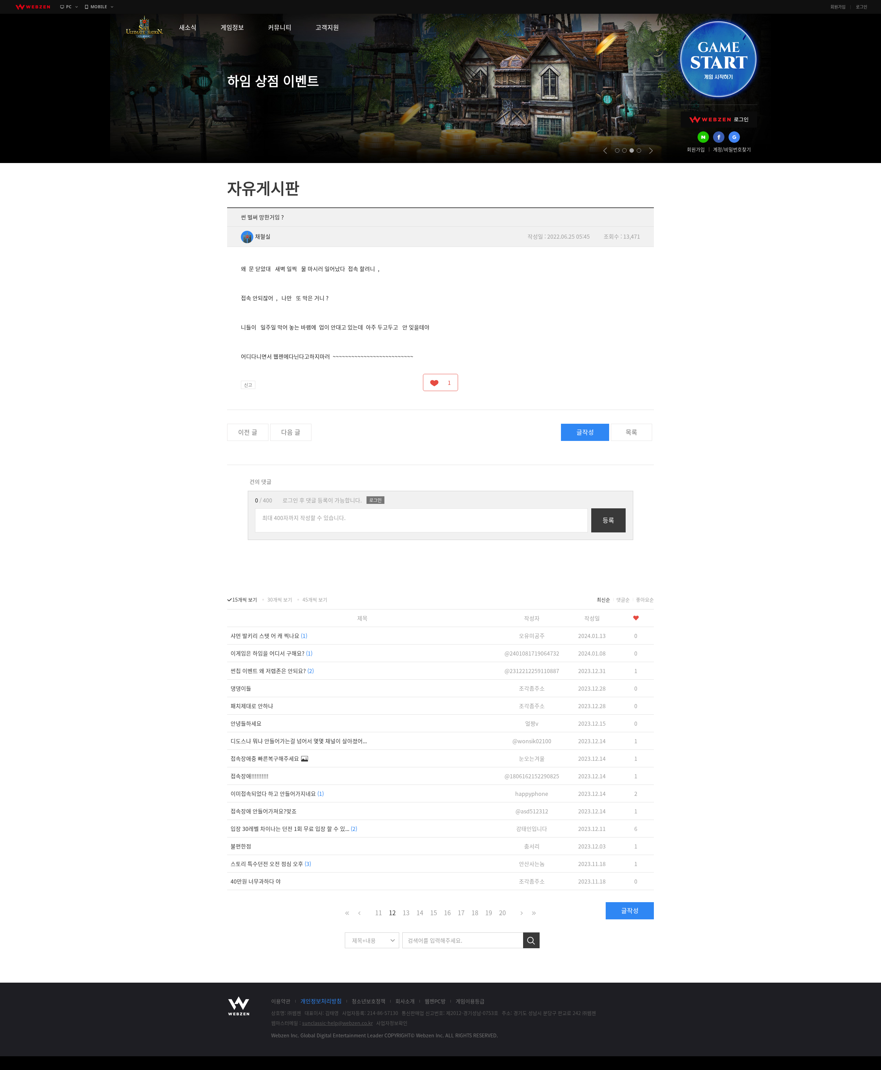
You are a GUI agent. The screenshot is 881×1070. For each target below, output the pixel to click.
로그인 (861, 7)
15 (433, 912)
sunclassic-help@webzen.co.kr (337, 1022)
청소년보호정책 (368, 1001)
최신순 (603, 599)
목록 (631, 432)
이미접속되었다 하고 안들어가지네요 (277, 793)
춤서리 (532, 846)
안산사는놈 (532, 864)
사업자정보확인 (391, 1022)
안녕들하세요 (246, 723)
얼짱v (531, 723)
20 (502, 912)
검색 (531, 940)
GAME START (718, 59)
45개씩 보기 (314, 599)
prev (605, 151)
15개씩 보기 (244, 599)
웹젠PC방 (435, 1001)
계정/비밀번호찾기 (732, 149)
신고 (248, 384)
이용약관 (280, 1001)
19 (488, 912)
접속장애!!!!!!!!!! (249, 776)
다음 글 (290, 432)
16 (447, 912)
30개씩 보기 (279, 599)
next (651, 151)
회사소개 (405, 1001)
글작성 (585, 432)
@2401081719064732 (532, 653)
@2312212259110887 (532, 671)
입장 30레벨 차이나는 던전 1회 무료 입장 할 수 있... (294, 828)
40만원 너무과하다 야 (256, 881)
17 (461, 912)
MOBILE (99, 7)
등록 (608, 520)
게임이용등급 (470, 1001)
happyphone (531, 793)
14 (419, 912)
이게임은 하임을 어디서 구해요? (271, 653)
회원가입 (838, 7)
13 (406, 912)
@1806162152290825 (532, 776)
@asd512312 (532, 811)
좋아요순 (645, 599)
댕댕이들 (241, 688)
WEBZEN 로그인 (719, 119)
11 (378, 912)
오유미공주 (532, 635)
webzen (32, 7)
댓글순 (623, 599)
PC (69, 7)
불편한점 (241, 846)
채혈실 (262, 236)
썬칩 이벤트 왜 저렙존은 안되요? (272, 671)
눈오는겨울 (532, 758)
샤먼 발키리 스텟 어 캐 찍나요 (269, 635)
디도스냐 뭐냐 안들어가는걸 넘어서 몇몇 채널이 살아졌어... (299, 741)
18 (474, 912)
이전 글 (247, 432)
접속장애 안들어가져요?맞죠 (264, 811)
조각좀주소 (532, 688)
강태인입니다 (531, 828)
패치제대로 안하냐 (252, 706)
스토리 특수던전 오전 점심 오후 (271, 864)
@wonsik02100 (531, 741)
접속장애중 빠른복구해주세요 (265, 758)
